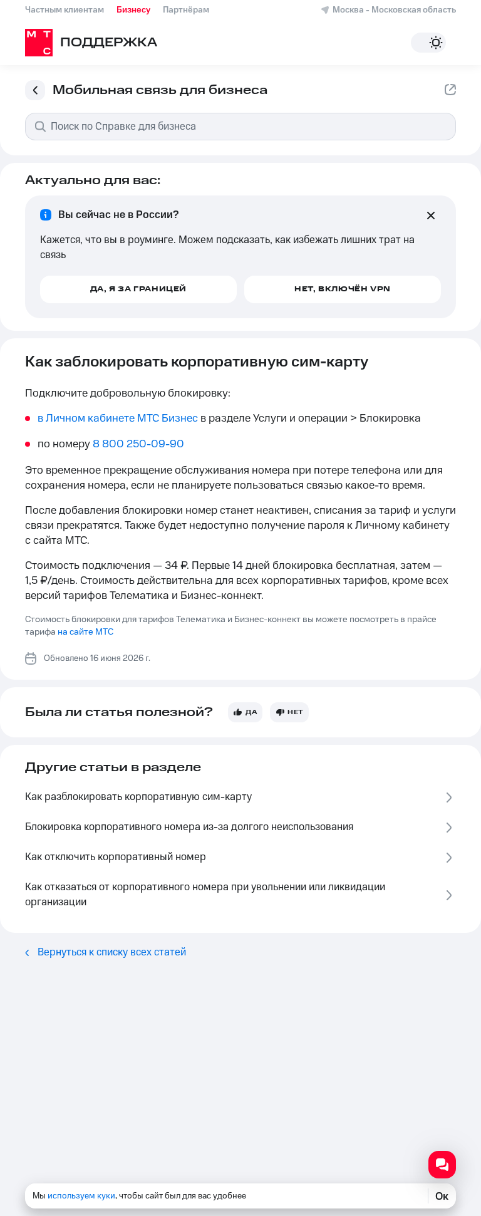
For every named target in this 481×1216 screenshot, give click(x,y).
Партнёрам (186, 10)
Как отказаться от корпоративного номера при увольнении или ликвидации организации (205, 895)
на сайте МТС (85, 632)
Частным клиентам (64, 10)
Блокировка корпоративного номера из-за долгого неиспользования (189, 826)
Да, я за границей (138, 289)
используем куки (81, 1196)
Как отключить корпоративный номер (115, 857)
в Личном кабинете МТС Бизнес (118, 418)
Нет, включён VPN (342, 289)
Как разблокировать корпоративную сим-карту (138, 796)
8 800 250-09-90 (138, 444)
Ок (441, 1196)
